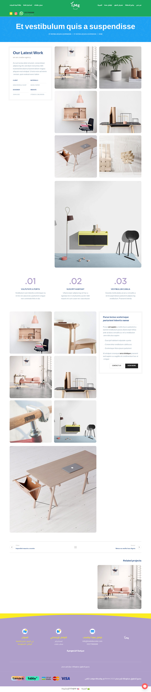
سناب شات (58, 644)
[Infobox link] (27, 14)
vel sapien (112, 327)
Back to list (75, 547)
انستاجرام (58, 641)
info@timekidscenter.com (92, 641)
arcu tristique (125, 353)
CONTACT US (116, 366)
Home (100, 34)
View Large (100, 567)
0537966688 (92, 644)
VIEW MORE (131, 366)
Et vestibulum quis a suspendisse (85, 34)
